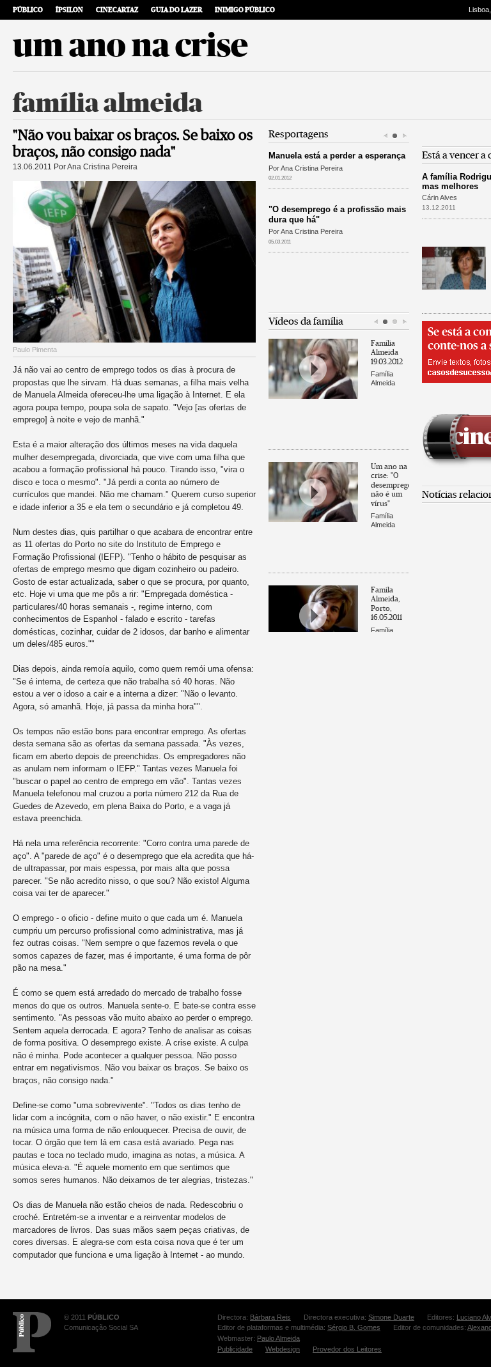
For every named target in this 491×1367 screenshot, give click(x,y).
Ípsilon (69, 10)
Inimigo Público (245, 10)
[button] (395, 136)
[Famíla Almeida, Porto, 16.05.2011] (313, 615)
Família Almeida (108, 103)
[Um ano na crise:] (313, 492)
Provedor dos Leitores (347, 1349)
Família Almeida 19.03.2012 (387, 352)
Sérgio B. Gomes (353, 1327)
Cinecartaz (117, 10)
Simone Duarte (391, 1317)
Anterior (385, 136)
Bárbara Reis (270, 1317)
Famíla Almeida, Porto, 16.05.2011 (386, 603)
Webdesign (282, 1349)
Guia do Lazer (176, 10)
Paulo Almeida (278, 1338)
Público (28, 10)
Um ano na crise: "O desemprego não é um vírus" (390, 485)
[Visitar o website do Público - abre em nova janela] (32, 1332)
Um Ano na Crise (130, 45)
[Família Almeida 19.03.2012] (313, 369)
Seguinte (404, 136)
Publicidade (235, 1349)
